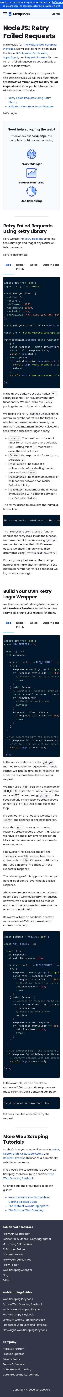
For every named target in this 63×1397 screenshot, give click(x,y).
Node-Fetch (32, 53)
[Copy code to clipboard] (55, 281)
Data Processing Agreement (21, 1374)
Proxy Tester (11, 1265)
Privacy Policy (11, 1359)
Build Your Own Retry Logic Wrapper (31, 106)
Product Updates (13, 1354)
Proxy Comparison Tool (17, 1259)
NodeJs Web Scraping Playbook (23, 1309)
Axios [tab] (33, 265)
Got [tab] (8, 265)
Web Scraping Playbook (18, 1299)
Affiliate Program (13, 1349)
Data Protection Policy (17, 1369)
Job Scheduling (31, 201)
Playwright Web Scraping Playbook (25, 1330)
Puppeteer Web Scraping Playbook (25, 1325)
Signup (56, 14)
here (56, 6)
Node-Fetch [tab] (20, 267)
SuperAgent (10, 57)
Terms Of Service (14, 1364)
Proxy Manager (31, 164)
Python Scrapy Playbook (18, 1314)
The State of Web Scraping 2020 (28, 1206)
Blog (5, 1275)
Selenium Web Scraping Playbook (24, 1320)
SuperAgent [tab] (51, 265)
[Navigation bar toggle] (5, 13)
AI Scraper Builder (14, 1249)
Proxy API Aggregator (16, 1234)
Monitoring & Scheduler (17, 1244)
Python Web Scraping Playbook (23, 1304)
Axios (44, 53)
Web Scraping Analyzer (17, 1270)
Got (20, 53)
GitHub (7, 1280)
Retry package (33, 239)
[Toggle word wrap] (50, 281)
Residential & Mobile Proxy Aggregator (27, 1239)
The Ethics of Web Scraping (25, 1210)
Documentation (13, 1254)
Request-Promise (36, 57)
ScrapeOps (39, 136)
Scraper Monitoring (31, 182)
